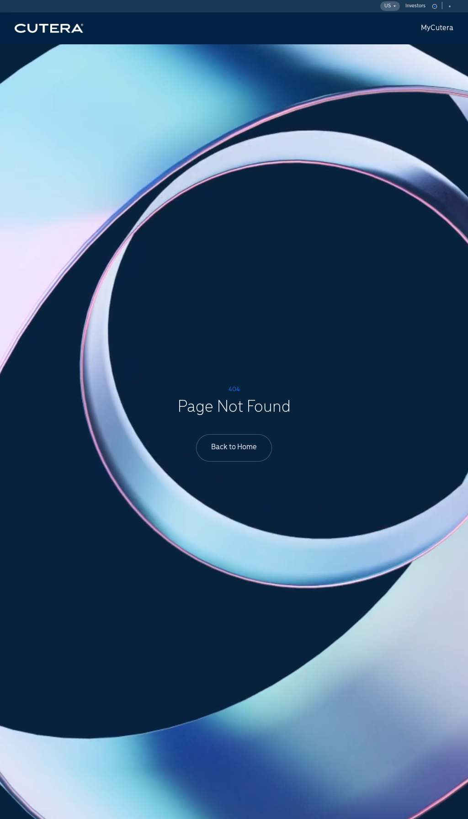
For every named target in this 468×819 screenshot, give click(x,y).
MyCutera (437, 28)
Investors (415, 6)
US (387, 6)
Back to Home (234, 447)
